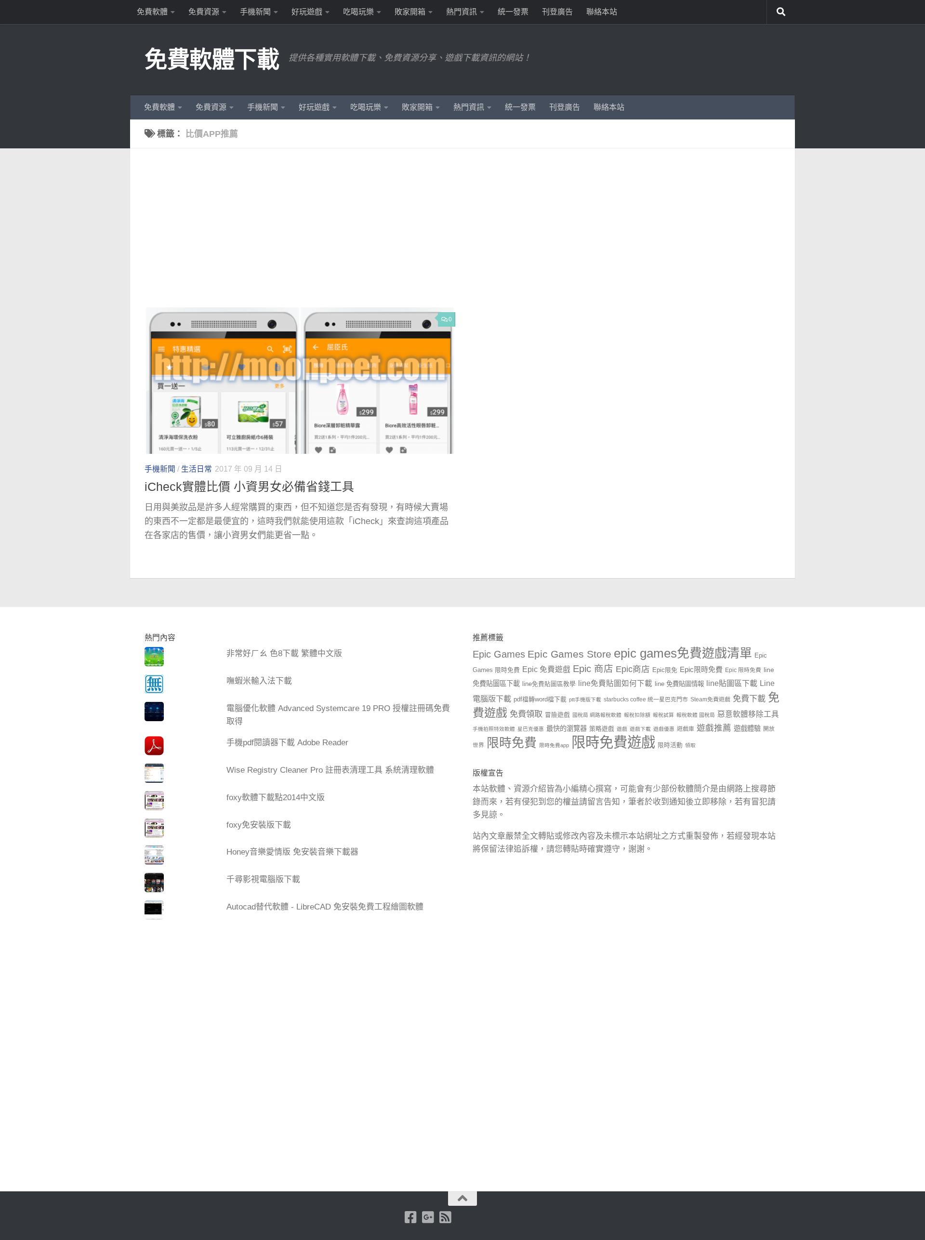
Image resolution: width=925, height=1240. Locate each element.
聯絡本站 (601, 12)
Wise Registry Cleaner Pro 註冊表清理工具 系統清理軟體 (330, 770)
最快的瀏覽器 (566, 728)
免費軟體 (152, 12)
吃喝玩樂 (358, 12)
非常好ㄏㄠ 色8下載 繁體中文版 (284, 653)
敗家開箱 (410, 12)
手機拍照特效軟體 (494, 729)
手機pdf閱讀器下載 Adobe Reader (287, 742)
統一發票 (513, 12)
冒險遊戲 (557, 715)
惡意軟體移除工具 (748, 714)
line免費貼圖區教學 (549, 684)
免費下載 (749, 698)
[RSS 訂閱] (445, 1217)
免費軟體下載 (212, 59)
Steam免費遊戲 (710, 699)
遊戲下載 (640, 729)
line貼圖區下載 (731, 683)
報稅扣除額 (637, 715)
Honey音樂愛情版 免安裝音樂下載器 (292, 852)
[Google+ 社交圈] (428, 1217)
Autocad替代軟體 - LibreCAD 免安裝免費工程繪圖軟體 (324, 906)
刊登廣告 (557, 12)
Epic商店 (633, 669)
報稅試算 (663, 715)
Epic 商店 (593, 668)
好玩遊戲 (306, 12)
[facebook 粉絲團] (411, 1217)
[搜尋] (781, 12)
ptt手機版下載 (585, 699)
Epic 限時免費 (743, 670)
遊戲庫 (685, 729)
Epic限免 (664, 670)
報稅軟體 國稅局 (695, 715)
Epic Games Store (569, 654)
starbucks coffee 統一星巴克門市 (646, 699)
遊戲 (622, 729)
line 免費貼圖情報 (679, 683)
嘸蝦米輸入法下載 (259, 681)
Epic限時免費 (701, 669)
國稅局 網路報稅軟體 (596, 715)
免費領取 (526, 714)
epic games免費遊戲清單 (683, 653)
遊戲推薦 (714, 728)
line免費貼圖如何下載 (615, 683)
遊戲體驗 (747, 728)
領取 (690, 745)
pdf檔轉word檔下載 (540, 699)
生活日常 (196, 469)
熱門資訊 (461, 12)
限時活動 (670, 745)
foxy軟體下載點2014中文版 (275, 797)
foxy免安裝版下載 (258, 825)
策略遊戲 (601, 729)
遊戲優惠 (663, 729)
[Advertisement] (470, 235)
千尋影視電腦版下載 (263, 879)
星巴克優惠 (530, 729)
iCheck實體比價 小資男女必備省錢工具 (249, 486)
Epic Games (499, 654)
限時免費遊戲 (613, 742)
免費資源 (203, 12)
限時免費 (512, 743)
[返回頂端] (462, 1198)
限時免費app (554, 745)
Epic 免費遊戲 (546, 669)
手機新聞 (255, 12)
